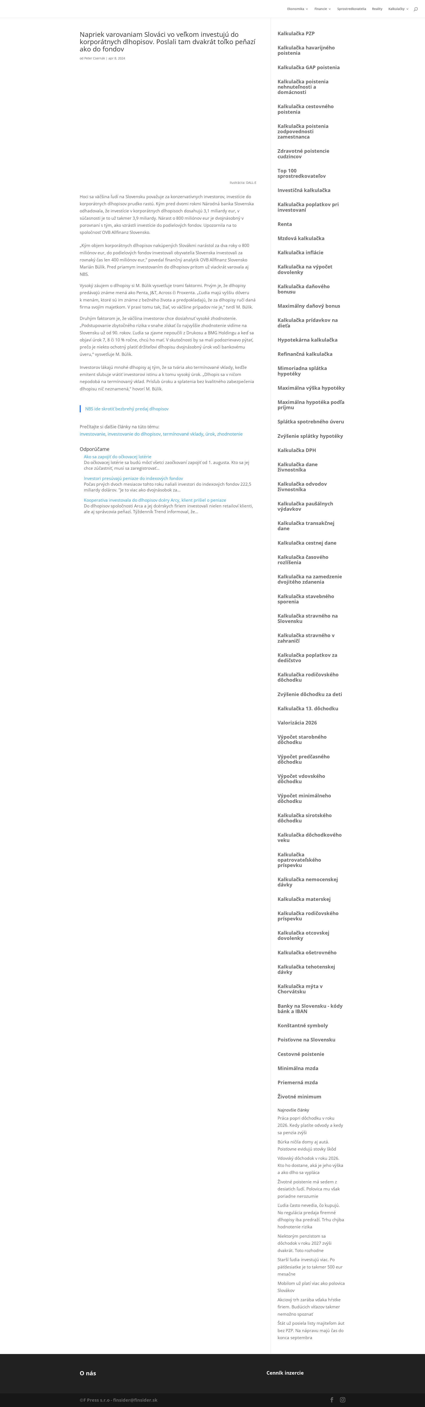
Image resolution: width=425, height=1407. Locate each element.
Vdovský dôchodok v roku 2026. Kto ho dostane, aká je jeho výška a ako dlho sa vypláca (310, 1165)
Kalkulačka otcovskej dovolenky (303, 935)
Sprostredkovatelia (351, 9)
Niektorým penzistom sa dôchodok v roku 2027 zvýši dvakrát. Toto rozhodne (305, 1243)
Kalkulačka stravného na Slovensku (308, 618)
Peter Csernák (94, 58)
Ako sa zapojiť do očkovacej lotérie (117, 457)
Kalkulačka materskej (304, 899)
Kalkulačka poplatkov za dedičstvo (307, 657)
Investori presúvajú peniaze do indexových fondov (133, 478)
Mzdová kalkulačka (301, 238)
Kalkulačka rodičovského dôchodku (308, 677)
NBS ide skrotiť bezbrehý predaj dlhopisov (126, 409)
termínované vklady (183, 434)
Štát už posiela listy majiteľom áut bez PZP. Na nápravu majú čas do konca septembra (311, 1330)
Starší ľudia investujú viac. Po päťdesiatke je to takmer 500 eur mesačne (310, 1267)
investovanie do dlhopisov (134, 434)
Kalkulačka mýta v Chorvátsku (300, 989)
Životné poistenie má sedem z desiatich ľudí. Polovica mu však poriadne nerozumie (309, 1189)
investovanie (92, 434)
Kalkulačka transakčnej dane (306, 526)
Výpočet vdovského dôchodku (301, 779)
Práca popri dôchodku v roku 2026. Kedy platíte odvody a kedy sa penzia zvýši (310, 1125)
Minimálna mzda (298, 1068)
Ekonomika (295, 9)
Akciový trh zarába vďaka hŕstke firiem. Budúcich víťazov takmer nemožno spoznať (309, 1307)
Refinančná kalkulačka (305, 353)
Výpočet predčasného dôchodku (304, 759)
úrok (210, 434)
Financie (321, 9)
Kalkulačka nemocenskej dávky (308, 882)
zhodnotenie (230, 434)
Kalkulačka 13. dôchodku (308, 708)
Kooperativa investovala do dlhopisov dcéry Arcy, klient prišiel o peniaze (155, 500)
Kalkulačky (396, 9)
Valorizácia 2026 (297, 722)
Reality (377, 9)
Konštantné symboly (303, 1025)
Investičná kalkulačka (304, 190)
